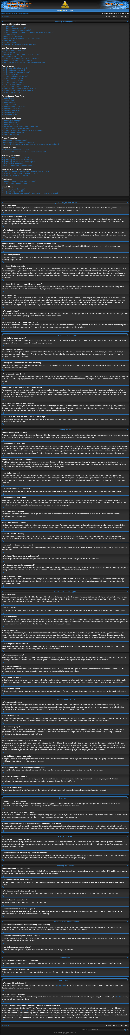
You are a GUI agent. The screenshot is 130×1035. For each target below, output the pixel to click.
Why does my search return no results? (17, 160)
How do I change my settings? (13, 50)
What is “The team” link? (11, 134)
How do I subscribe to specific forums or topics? (20, 173)
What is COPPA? (8, 40)
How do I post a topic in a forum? (14, 68)
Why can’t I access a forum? (13, 80)
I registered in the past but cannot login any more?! (21, 38)
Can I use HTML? (8, 100)
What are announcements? (12, 108)
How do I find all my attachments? (15, 183)
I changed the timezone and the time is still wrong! (21, 54)
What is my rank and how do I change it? (17, 60)
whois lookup (25, 1010)
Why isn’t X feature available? (13, 191)
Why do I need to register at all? (14, 28)
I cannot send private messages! (14, 140)
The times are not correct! (12, 52)
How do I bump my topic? (11, 92)
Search (64, 10)
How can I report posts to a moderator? (17, 86)
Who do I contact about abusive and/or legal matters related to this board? (30, 193)
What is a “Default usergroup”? (13, 132)
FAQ (59, 10)
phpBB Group (61, 985)
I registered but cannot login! (12, 36)
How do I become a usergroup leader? (16, 128)
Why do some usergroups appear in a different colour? (22, 130)
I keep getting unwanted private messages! (18, 142)
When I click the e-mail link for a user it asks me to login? (24, 62)
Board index (5, 17)
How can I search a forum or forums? (16, 158)
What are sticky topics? (11, 110)
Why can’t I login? (8, 26)
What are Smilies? (9, 102)
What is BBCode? (8, 98)
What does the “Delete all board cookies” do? (19, 44)
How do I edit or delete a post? (13, 70)
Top (3, 212)
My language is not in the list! (13, 56)
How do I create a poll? (10, 74)
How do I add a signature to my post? (16, 72)
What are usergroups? (10, 124)
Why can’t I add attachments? (13, 82)
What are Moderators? (10, 122)
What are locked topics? (11, 112)
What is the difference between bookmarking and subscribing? (25, 171)
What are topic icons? (10, 114)
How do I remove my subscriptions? (15, 175)
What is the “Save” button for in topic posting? (19, 88)
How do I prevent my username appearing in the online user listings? (28, 32)
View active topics (24, 13)
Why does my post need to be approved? (17, 90)
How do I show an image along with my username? (21, 58)
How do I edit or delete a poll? (13, 78)
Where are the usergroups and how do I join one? (20, 126)
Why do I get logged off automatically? (16, 30)
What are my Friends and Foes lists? (16, 150)
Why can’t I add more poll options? (15, 76)
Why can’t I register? (10, 42)
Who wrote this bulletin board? (13, 189)
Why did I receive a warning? (13, 84)
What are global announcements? (14, 106)
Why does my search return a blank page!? (18, 162)
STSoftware (67, 1033)
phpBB (60, 1032)
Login (71, 10)
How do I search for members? (13, 164)
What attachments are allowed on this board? (19, 181)
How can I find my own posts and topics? (17, 166)
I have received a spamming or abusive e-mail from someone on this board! (30, 144)
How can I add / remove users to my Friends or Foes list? (24, 152)
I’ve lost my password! (10, 34)
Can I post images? (9, 104)
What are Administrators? (11, 120)
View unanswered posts (9, 13)
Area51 (118, 997)
